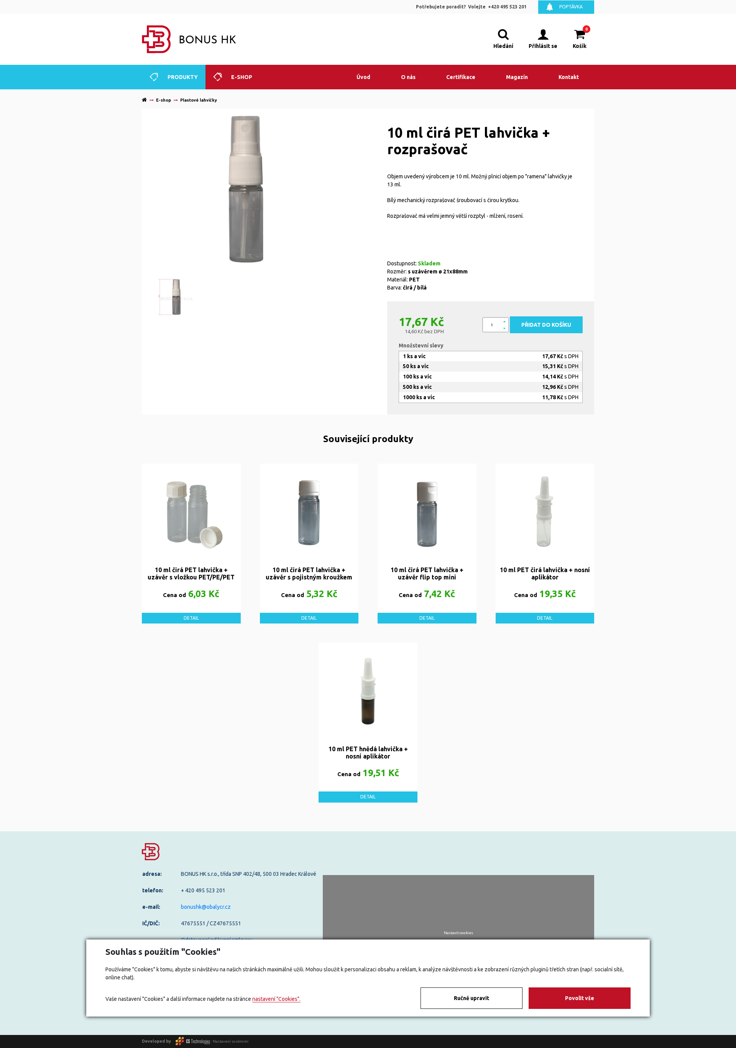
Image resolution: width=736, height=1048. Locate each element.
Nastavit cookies (458, 933)
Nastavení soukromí (230, 1041)
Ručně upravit (471, 998)
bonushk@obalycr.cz (206, 907)
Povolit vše (579, 998)
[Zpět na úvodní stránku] (189, 39)
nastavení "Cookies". (276, 999)
